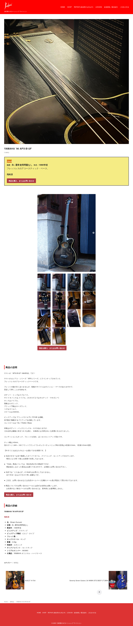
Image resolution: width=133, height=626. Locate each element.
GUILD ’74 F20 (30, 580)
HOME (62, 7)
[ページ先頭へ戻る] (99, 592)
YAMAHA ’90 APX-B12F (23, 601)
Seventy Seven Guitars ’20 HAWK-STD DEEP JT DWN (89, 580)
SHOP (69, 7)
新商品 (7, 152)
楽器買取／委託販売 (111, 7)
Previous (39, 233)
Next (93, 233)
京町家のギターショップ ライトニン (69, 623)
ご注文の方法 (124, 7)
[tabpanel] (66, 233)
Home (6, 601)
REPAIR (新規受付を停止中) (83, 7)
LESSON (98, 7)
